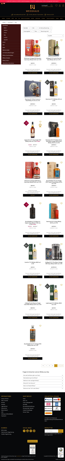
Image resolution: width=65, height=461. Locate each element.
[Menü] (63, 448)
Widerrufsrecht (4, 410)
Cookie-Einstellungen (27, 410)
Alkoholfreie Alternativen (8, 63)
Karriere (3, 402)
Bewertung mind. (45, 31)
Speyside (6, 39)
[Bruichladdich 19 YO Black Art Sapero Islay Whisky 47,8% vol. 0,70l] (32, 211)
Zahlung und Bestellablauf (7, 414)
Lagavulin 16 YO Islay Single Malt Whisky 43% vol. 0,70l (32, 140)
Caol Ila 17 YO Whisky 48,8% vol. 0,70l (33, 263)
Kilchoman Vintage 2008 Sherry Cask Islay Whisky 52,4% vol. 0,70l (32, 181)
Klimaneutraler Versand (28, 408)
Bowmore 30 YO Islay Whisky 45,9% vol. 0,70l (53, 222)
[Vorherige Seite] (46, 365)
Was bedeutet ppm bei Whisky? (30, 378)
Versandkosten (18, 456)
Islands (5, 32)
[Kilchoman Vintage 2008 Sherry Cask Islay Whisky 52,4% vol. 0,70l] (32, 170)
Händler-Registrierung (6, 434)
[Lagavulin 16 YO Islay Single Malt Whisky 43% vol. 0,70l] (32, 129)
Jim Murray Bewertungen (8, 52)
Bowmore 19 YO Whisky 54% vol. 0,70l (54, 99)
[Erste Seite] (43, 365)
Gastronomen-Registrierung (7, 432)
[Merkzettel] (56, 5)
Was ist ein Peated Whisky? (29, 385)
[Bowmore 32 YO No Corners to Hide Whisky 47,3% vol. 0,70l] (32, 88)
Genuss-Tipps (26, 412)
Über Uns (25, 400)
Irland (4, 42)
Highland (5, 30)
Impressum (3, 416)
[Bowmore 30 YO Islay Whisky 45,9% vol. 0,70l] (53, 211)
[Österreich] (4, 3)
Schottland (5, 25)
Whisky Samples (6, 58)
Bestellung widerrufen (32, 441)
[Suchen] (51, 5)
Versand (3, 404)
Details (33, 195)
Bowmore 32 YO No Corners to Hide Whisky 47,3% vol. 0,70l (32, 99)
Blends (5, 27)
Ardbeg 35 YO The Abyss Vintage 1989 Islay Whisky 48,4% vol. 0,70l (53, 263)
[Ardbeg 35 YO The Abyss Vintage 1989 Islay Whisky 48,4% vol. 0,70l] (53, 252)
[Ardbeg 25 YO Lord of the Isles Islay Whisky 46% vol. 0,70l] (53, 48)
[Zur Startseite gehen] (32, 8)
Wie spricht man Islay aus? (29, 383)
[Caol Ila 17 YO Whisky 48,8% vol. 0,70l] (32, 252)
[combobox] (46, 5)
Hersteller (26, 28)
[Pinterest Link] (34, 430)
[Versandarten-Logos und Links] (49, 411)
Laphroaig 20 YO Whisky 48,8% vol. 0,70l (54, 303)
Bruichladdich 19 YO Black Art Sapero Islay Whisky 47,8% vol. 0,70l (32, 223)
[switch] (61, 456)
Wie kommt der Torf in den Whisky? (31, 388)
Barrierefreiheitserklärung (28, 406)
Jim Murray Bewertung (44, 28)
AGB (2, 412)
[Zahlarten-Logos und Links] (53, 403)
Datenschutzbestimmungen (51, 433)
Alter (33, 28)
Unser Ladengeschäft (28, 402)
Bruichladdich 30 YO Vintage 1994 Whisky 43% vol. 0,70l (32, 344)
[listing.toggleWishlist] (40, 40)
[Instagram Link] (31, 430)
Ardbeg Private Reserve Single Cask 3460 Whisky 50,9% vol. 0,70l (32, 303)
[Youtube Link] (27, 430)
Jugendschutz (4, 406)
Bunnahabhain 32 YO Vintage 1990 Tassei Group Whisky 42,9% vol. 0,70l (54, 182)
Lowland (5, 37)
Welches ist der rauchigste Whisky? (31, 380)
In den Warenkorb (32, 72)
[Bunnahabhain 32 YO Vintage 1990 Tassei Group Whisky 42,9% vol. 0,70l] (53, 170)
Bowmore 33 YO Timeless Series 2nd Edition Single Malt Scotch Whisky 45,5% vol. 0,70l (54, 141)
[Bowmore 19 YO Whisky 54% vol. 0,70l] (53, 88)
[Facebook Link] (24, 430)
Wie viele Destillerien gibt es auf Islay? (31, 375)
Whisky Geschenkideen (8, 55)
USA (4, 44)
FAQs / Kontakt (4, 400)
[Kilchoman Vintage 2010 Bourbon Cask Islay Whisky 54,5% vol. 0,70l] (32, 48)
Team (24, 398)
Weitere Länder (6, 50)
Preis (36, 31)
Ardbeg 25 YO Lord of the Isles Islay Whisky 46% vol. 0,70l (54, 59)
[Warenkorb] (63, 5)
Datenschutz (4, 408)
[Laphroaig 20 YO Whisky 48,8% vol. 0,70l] (53, 292)
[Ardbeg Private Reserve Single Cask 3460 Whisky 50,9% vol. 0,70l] (32, 292)
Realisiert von (58, 459)
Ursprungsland (27, 31)
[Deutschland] (2, 3)
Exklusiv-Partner (5, 398)
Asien (4, 47)
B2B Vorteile (4, 430)
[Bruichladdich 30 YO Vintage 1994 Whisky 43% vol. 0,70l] (32, 333)
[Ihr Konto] (60, 5)
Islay (5, 35)
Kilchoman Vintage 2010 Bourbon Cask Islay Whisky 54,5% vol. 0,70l (32, 59)
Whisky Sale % (6, 60)
